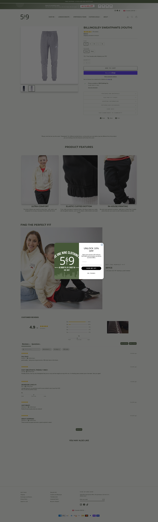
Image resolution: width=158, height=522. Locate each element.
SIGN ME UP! (91, 268)
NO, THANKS (91, 273)
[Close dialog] (102, 245)
